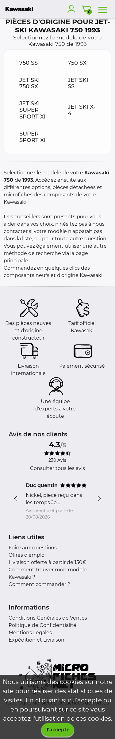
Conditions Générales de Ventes (48, 618)
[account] (72, 8)
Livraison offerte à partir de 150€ (47, 562)
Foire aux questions (33, 548)
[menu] (102, 9)
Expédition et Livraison (36, 640)
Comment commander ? (39, 584)
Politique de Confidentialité (42, 625)
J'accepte (58, 730)
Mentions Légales (30, 632)
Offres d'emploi (27, 555)
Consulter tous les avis (57, 468)
